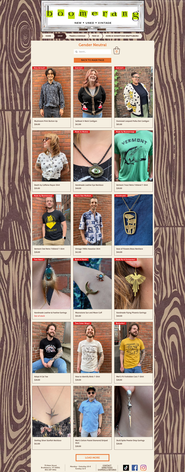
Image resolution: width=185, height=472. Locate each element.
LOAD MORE (92, 457)
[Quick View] (51, 156)
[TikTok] (126, 468)
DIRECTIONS (107, 468)
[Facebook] (135, 468)
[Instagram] (143, 468)
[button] (117, 50)
